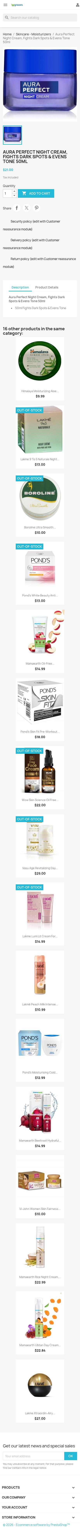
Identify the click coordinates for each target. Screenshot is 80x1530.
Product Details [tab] (46, 287)
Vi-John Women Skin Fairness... (40, 1209)
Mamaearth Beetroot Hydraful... (40, 1140)
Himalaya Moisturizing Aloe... (40, 391)
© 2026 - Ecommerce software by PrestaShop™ (36, 1525)
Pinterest (36, 208)
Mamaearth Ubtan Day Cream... (40, 1345)
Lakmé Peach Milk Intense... (40, 1004)
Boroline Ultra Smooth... (40, 527)
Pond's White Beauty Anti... (40, 595)
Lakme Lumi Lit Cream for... (40, 936)
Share (17, 208)
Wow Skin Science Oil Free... (40, 800)
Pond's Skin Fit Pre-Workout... (40, 731)
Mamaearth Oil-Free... (40, 663)
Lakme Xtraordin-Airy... (40, 1413)
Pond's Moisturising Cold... (40, 1072)
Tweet (26, 208)
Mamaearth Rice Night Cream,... (40, 1277)
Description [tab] (20, 287)
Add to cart (36, 193)
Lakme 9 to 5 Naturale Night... (40, 459)
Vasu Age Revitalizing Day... (40, 868)
